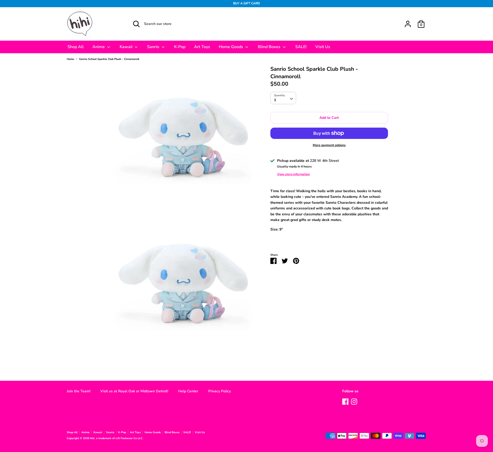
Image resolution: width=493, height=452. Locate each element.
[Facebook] (345, 400)
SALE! (301, 47)
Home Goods (231, 47)
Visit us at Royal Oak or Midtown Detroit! (134, 391)
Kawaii (127, 47)
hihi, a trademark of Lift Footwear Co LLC (116, 438)
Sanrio (153, 47)
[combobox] (283, 98)
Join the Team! (78, 391)
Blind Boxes (269, 47)
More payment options (329, 145)
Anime (99, 47)
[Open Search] (136, 24)
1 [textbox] (275, 100)
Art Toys (202, 47)
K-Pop (179, 47)
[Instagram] (354, 400)
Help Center (188, 391)
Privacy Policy (219, 391)
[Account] (408, 21)
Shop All (76, 47)
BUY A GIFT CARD (246, 3)
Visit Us (322, 47)
